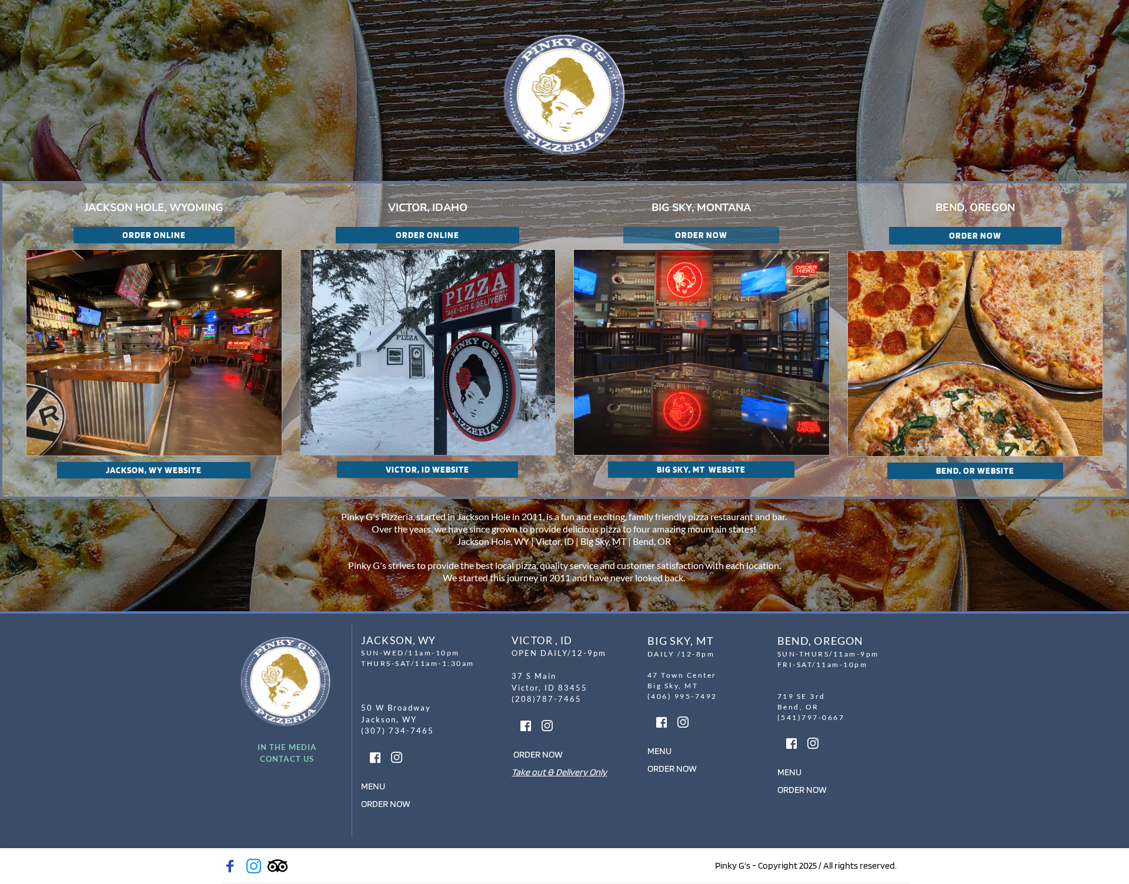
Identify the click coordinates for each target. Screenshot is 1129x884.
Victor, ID (555, 541)
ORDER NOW (385, 803)
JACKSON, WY (398, 640)
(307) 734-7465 (399, 730)
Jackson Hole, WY (493, 541)
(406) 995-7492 (683, 696)
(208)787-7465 (547, 699)
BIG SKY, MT (680, 640)
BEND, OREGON (820, 640)
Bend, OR (653, 541)
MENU (373, 786)
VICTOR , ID (542, 640)
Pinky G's (366, 565)
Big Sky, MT (603, 541)
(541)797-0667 (811, 717)
